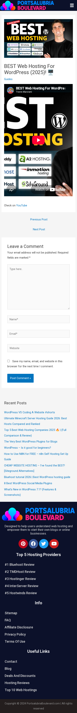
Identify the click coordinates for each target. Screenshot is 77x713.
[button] (72, 5)
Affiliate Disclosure (19, 627)
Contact (11, 661)
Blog (8, 669)
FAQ (8, 620)
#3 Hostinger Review (20, 579)
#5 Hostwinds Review (21, 593)
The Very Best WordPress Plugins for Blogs (30, 441)
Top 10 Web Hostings (21, 690)
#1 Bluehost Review (19, 565)
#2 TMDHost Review (20, 572)
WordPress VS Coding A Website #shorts (29, 412)
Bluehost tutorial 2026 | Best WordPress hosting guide (37, 477)
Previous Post (38, 219)
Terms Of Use (15, 641)
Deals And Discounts (20, 676)
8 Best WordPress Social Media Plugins (28, 483)
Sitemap (11, 613)
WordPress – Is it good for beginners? (27, 447)
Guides (8, 79)
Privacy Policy (15, 634)
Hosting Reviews (17, 683)
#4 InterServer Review (21, 586)
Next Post (39, 229)
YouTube (21, 205)
